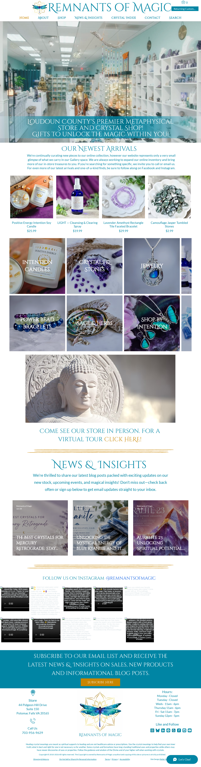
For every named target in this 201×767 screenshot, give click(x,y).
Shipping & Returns (41, 736)
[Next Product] (198, 197)
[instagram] (184, 707)
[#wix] (158, 555)
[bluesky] (158, 707)
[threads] (152, 707)
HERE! (132, 416)
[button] (185, 2)
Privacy (115, 736)
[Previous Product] (3, 197)
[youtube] (190, 707)
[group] (100, 204)
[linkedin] (163, 707)
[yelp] (174, 707)
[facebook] (179, 707)
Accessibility (125, 736)
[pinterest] (168, 707)
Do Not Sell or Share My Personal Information (78, 736)
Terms (107, 736)
